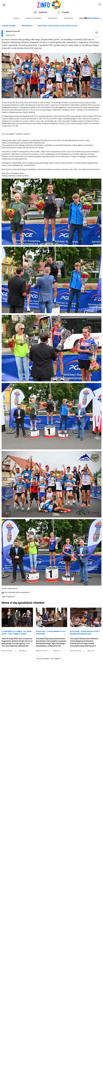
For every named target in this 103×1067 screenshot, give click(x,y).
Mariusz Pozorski (13, 31)
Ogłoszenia (68, 18)
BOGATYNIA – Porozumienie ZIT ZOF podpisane (50, 632)
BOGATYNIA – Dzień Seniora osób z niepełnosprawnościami (85, 632)
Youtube (65, 12)
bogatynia (10, 596)
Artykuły (16, 18)
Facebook (43, 12)
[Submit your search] (99, 4)
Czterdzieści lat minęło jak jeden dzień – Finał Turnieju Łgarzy (16, 632)
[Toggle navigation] (4, 5)
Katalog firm (53, 18)
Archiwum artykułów (34, 18)
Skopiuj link (96, 36)
